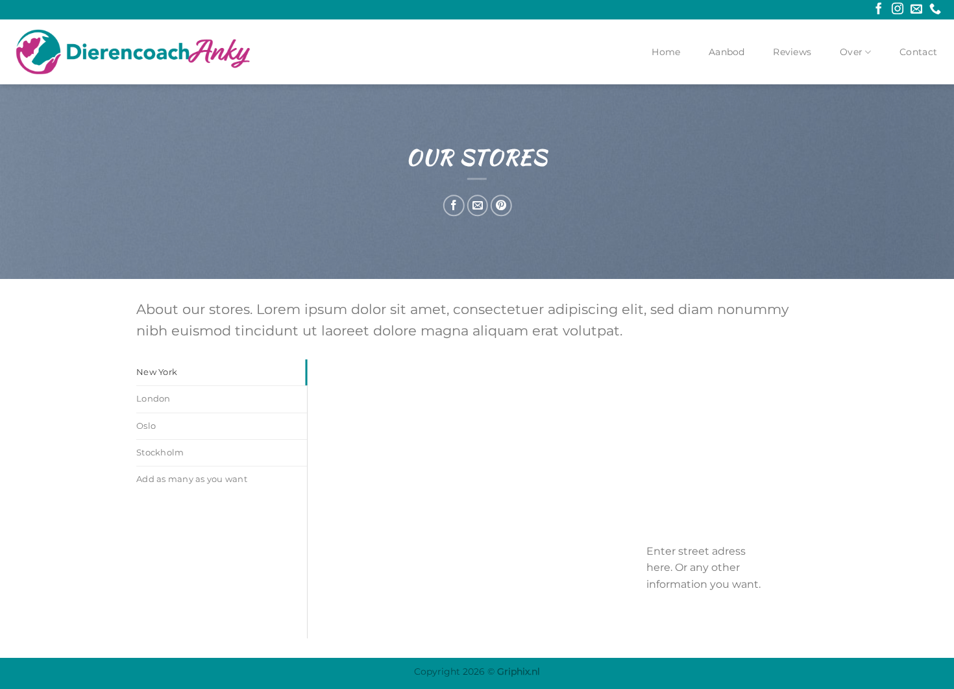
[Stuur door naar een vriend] (477, 205)
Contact (918, 52)
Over (851, 52)
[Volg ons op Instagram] (897, 9)
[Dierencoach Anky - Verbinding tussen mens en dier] (133, 51)
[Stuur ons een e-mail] (916, 9)
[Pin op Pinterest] (500, 205)
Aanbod (727, 52)
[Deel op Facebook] (454, 205)
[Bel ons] (935, 9)
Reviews (792, 52)
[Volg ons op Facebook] (879, 9)
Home (666, 52)
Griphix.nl (518, 671)
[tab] (221, 372)
